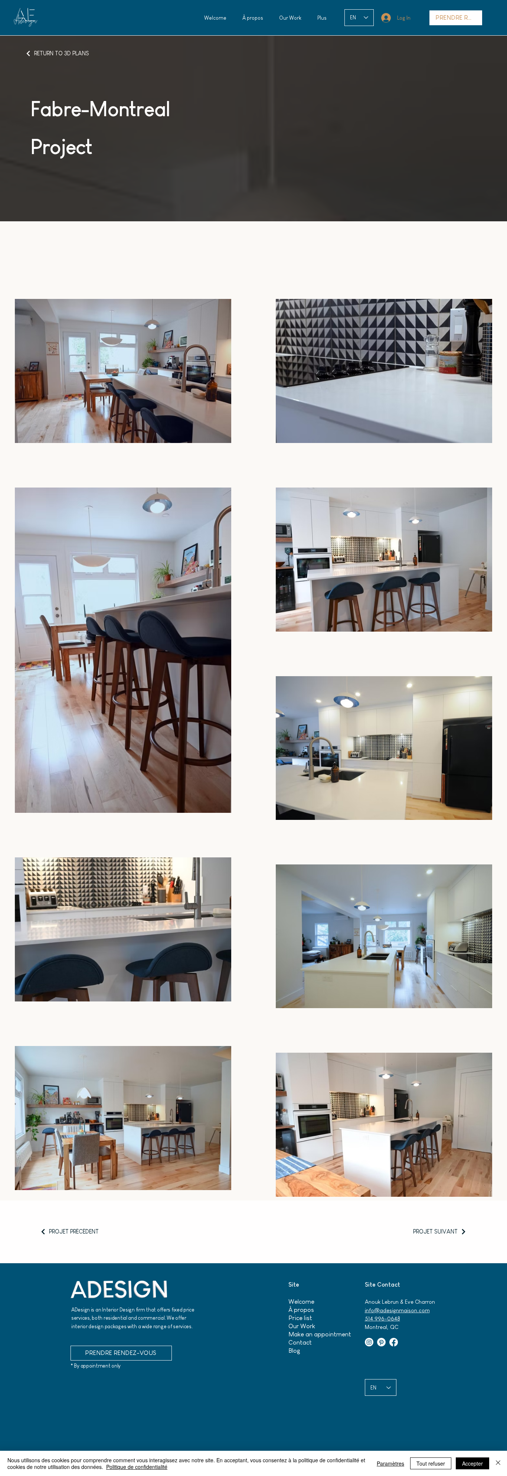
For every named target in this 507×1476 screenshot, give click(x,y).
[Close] (498, 1463)
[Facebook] (393, 1342)
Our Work (301, 1326)
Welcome (301, 1301)
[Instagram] (369, 1342)
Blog (294, 1350)
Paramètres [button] (390, 1463)
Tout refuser (430, 1463)
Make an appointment (319, 1334)
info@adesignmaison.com (397, 1310)
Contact (300, 1342)
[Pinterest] (381, 1342)
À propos (301, 1309)
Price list (300, 1318)
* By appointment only (96, 1366)
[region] (25, 18)
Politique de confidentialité (136, 1466)
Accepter (472, 1463)
